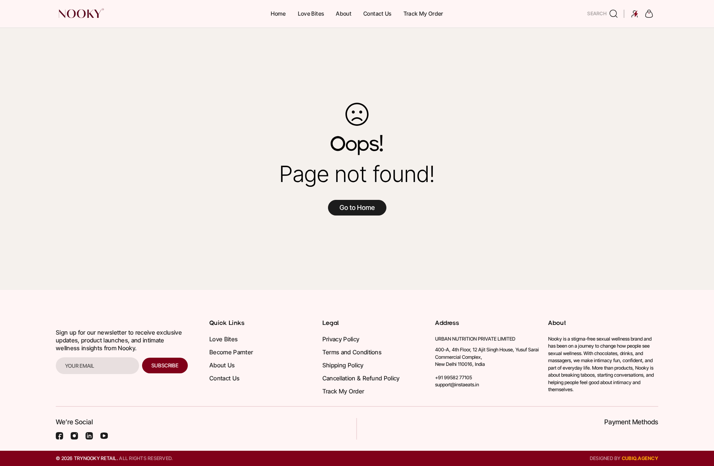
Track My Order (423, 13)
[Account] (634, 13)
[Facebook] (59, 436)
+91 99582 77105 (453, 377)
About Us (222, 365)
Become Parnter (231, 352)
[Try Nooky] (81, 14)
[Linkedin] (89, 436)
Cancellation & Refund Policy (361, 378)
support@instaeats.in (457, 384)
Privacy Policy (340, 339)
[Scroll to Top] (699, 425)
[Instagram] (74, 436)
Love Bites (311, 13)
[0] (649, 14)
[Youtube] (104, 436)
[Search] (615, 14)
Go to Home (357, 207)
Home (278, 13)
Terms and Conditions (352, 352)
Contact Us (377, 13)
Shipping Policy (343, 365)
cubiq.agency (640, 458)
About (343, 13)
